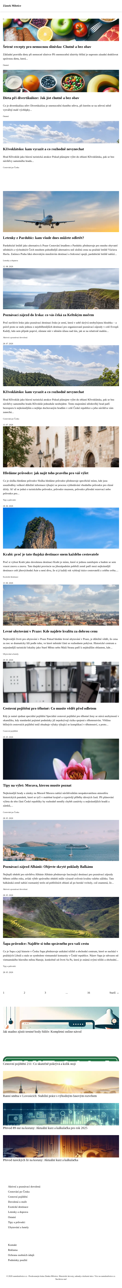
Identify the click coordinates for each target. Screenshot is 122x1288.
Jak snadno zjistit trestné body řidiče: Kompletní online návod (42, 1031)
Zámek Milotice (12, 5)
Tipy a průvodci (9, 500)
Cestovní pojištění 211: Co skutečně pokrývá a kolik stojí (39, 1063)
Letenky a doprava (10, 261)
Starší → (114, 992)
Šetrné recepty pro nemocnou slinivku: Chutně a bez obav (47, 47)
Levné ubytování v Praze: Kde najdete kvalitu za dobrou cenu (50, 631)
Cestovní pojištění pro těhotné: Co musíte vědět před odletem (49, 708)
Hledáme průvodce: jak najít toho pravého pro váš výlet (45, 473)
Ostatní (6, 65)
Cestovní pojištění (10, 731)
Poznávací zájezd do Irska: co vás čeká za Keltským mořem (48, 315)
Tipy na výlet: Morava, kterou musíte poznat (37, 785)
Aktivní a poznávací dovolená (15, 338)
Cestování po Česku (11, 167)
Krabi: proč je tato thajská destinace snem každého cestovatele (51, 554)
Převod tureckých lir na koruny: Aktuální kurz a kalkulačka (40, 1160)
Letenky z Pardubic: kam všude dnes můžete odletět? (43, 238)
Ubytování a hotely (11, 654)
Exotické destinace (10, 577)
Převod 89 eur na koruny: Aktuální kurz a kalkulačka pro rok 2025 (45, 1128)
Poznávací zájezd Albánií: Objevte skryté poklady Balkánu (48, 867)
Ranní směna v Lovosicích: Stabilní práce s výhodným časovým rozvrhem (50, 1096)
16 (88, 992)
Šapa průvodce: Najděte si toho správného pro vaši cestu (46, 944)
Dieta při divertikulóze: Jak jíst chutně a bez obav (41, 98)
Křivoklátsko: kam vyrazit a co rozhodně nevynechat (43, 149)
